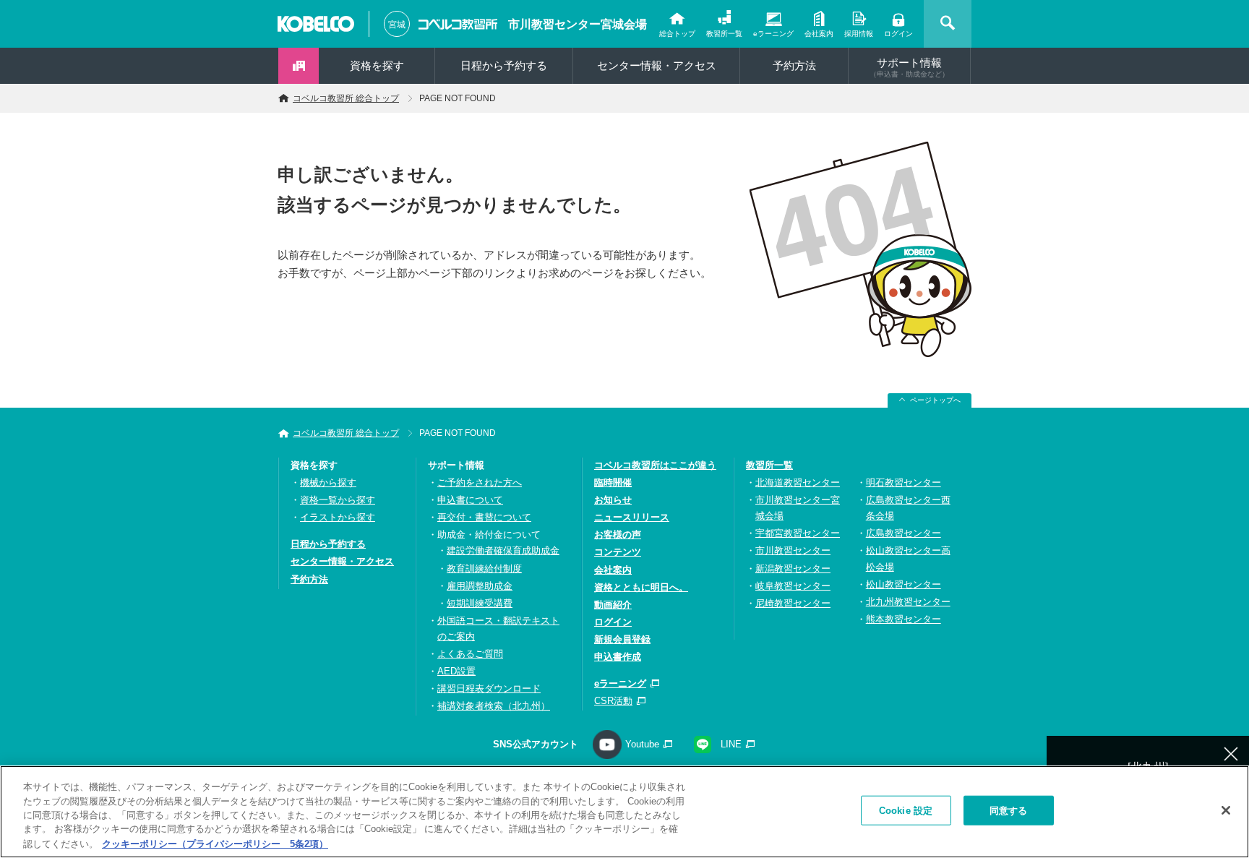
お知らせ (613, 499)
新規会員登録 (622, 639)
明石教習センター (903, 482)
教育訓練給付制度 (484, 568)
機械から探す (328, 482)
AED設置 (456, 671)
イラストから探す (337, 517)
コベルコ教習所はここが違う (655, 465)
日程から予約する (503, 65)
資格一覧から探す (337, 499)
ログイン (898, 34)
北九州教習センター (908, 601)
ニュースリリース (631, 517)
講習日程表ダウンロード (489, 688)
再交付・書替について (484, 517)
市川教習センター (792, 550)
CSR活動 (613, 700)
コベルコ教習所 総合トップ (346, 98)
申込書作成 (617, 656)
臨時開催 (613, 482)
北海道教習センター (797, 482)
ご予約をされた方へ (479, 482)
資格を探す (377, 65)
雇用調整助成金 (479, 585)
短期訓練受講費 (479, 603)
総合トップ (677, 34)
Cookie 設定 (905, 810)
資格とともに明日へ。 (641, 587)
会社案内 (818, 34)
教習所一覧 (724, 34)
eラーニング (773, 34)
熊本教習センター (903, 619)
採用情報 (858, 34)
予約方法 (794, 65)
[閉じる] (1226, 810)
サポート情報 (909, 67)
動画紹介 (613, 604)
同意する (1009, 810)
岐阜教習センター (792, 585)
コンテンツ (617, 551)
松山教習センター (903, 584)
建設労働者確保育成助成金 (503, 550)
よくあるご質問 (470, 653)
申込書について (470, 499)
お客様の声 (617, 534)
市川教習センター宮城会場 (577, 24)
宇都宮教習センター (797, 533)
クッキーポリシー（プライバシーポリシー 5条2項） (215, 843)
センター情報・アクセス (656, 65)
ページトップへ (935, 400)
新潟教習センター (792, 568)
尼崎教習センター (792, 603)
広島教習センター (903, 533)
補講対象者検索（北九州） (493, 705)
